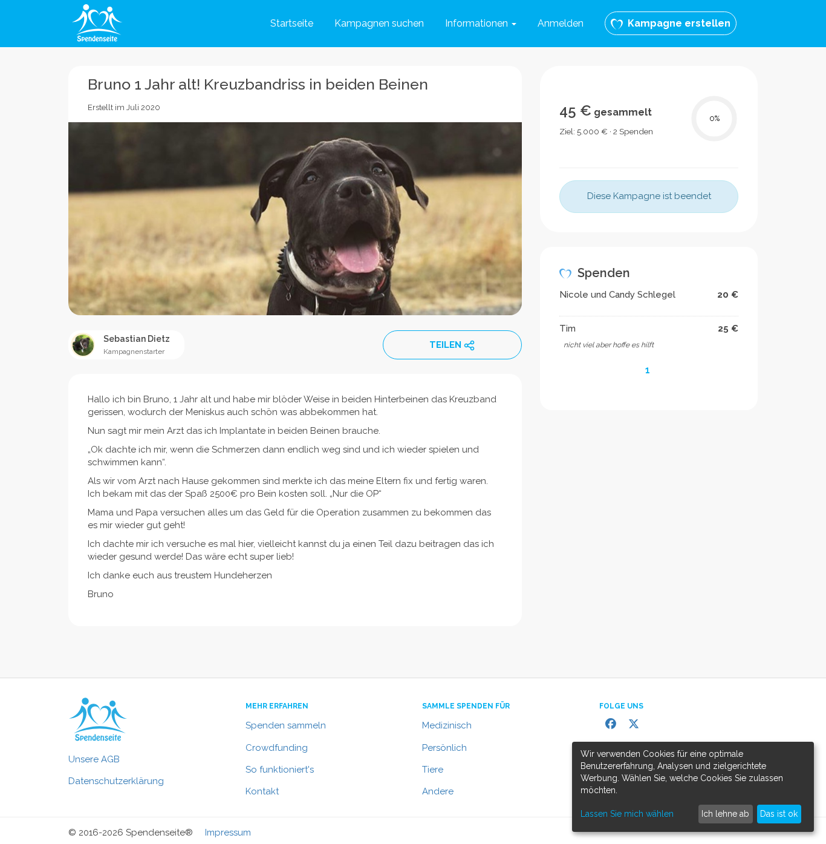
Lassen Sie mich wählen (627, 814)
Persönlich (444, 747)
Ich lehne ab (725, 814)
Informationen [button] (477, 23)
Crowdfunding (277, 747)
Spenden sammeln (286, 725)
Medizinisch (447, 725)
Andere (438, 791)
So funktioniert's (280, 769)
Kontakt (262, 791)
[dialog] (693, 787)
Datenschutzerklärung (116, 781)
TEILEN (445, 344)
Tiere (432, 769)
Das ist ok (779, 814)
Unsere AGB (94, 759)
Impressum (228, 832)
